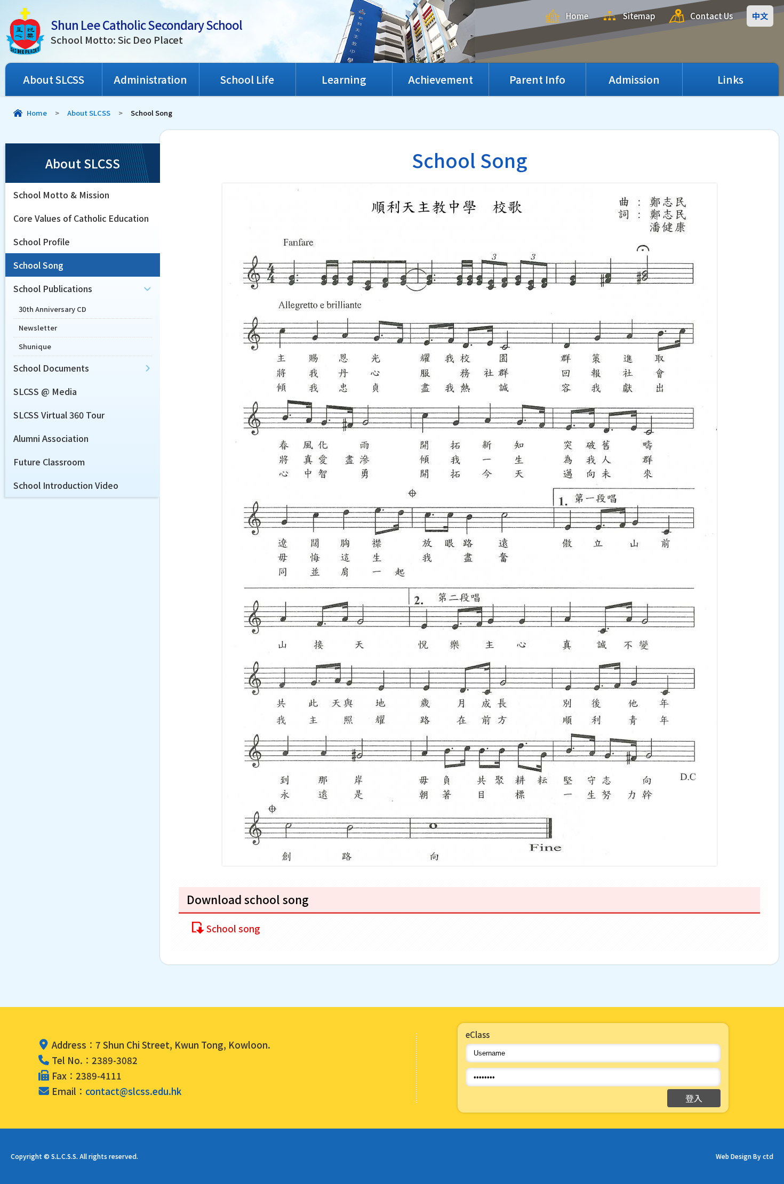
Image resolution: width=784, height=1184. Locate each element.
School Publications (52, 288)
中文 (760, 15)
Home (577, 15)
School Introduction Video (65, 485)
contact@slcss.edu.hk (133, 1091)
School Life (247, 79)
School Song (38, 265)
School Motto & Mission (61, 194)
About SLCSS (53, 79)
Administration (150, 79)
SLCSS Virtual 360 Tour (59, 414)
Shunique (35, 346)
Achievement (440, 79)
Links (730, 79)
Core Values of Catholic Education (81, 218)
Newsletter (38, 328)
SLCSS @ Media (45, 391)
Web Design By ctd (744, 1156)
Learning (344, 79)
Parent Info (537, 79)
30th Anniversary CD (52, 309)
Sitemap (639, 15)
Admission (634, 79)
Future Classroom (49, 461)
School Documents (51, 367)
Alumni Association (51, 438)
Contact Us (711, 15)
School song (233, 928)
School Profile (41, 241)
